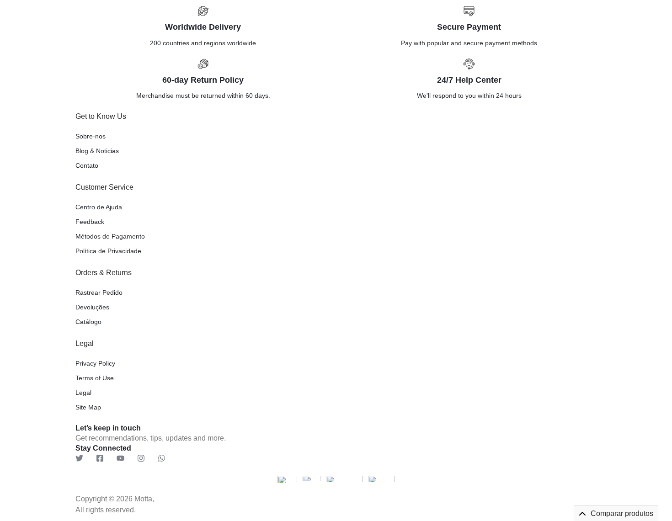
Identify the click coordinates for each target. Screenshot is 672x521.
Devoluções (92, 307)
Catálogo (88, 321)
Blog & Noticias (97, 150)
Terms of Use (94, 378)
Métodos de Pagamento (110, 236)
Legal (83, 392)
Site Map (88, 407)
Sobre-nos (90, 136)
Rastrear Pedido (99, 292)
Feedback (89, 221)
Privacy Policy (95, 363)
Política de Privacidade (108, 251)
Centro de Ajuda (98, 207)
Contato (86, 165)
